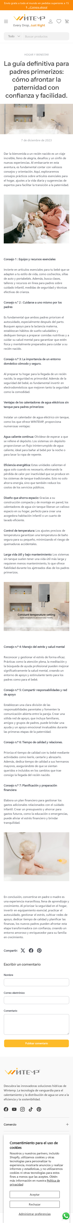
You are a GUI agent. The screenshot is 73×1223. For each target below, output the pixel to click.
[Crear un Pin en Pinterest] (39, 950)
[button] (67, 21)
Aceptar (35, 1194)
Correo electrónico (14, 992)
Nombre (8, 975)
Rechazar (35, 1204)
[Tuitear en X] (23, 950)
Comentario (10, 1010)
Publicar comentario (36, 1043)
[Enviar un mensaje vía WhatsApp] (66, 1216)
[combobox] (36, 36)
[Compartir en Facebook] (31, 950)
